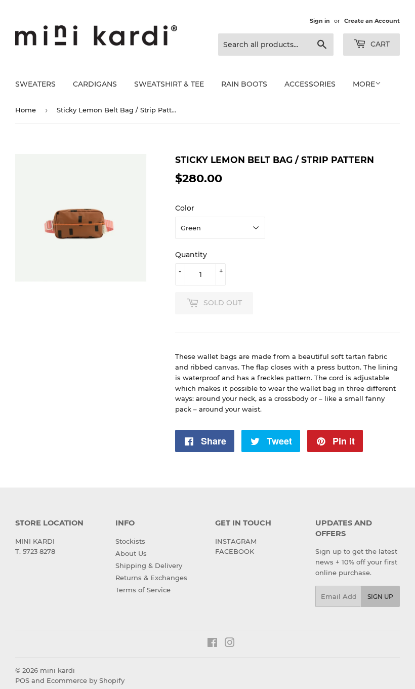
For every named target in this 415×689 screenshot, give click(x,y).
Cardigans (95, 84)
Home (25, 110)
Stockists (130, 541)
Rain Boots (244, 84)
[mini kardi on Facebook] (212, 644)
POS (22, 680)
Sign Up (380, 596)
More (364, 84)
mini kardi (57, 670)
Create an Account (372, 20)
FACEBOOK (234, 551)
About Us (131, 553)
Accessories (310, 84)
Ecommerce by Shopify (85, 680)
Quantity (191, 254)
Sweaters (35, 84)
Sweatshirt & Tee (169, 84)
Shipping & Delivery (148, 565)
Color (184, 208)
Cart (379, 44)
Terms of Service (143, 590)
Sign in (320, 20)
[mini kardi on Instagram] (230, 644)
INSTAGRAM (236, 541)
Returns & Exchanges (151, 578)
